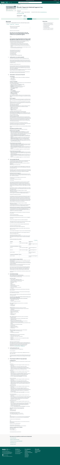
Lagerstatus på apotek (38, 450)
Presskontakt (26, 453)
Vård (9, 2)
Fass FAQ (36, 452)
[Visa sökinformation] (42, 2)
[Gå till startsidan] (2, 2)
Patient (7, 2)
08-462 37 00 (19, 450)
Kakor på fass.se (27, 454)
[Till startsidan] (1, 4)
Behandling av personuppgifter (28, 452)
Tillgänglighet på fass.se (28, 451)
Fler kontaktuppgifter (18, 453)
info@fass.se (18, 451)
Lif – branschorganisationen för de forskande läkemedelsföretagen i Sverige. (7, 453)
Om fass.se (26, 450)
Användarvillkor (27, 455)
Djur (11, 2)
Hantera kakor (26, 456)
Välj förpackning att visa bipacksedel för (15, 26)
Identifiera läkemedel (37, 451)
